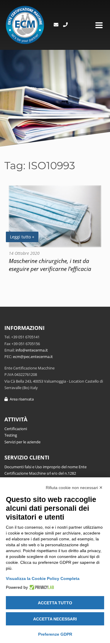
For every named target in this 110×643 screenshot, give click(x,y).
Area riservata (21, 399)
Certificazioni (15, 428)
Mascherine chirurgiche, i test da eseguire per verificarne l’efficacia (50, 265)
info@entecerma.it (32, 350)
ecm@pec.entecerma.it (33, 356)
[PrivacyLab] (41, 587)
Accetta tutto (55, 602)
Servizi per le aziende (22, 441)
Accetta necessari (55, 619)
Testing (10, 435)
